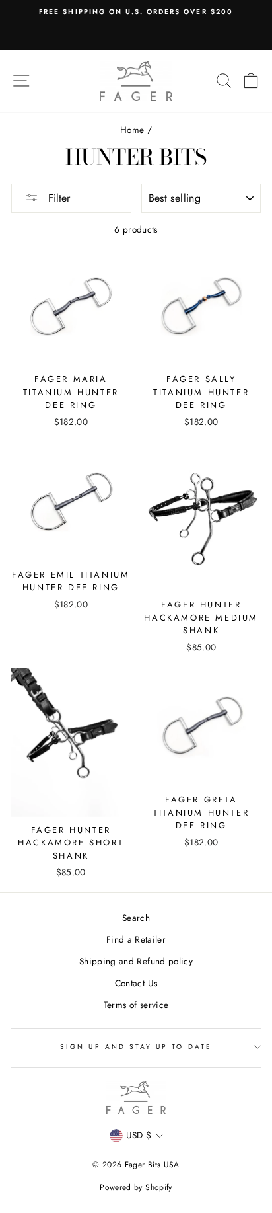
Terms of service (136, 1004)
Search (136, 917)
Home (132, 129)
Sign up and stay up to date (136, 1047)
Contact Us (136, 983)
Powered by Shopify (136, 1187)
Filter (57, 198)
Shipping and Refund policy (136, 961)
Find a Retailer (136, 939)
